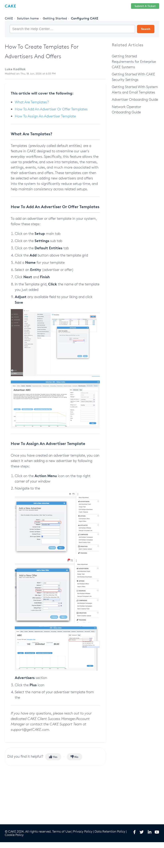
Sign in (122, 6)
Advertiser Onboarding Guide (135, 99)
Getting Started (55, 18)
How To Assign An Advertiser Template (45, 116)
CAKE (9, 18)
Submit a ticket (145, 6)
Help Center (103, 6)
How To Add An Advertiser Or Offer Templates (51, 109)
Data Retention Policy (110, 831)
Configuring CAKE (84, 18)
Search (145, 29)
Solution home (28, 18)
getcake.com (79, 6)
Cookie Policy (14, 835)
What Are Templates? (32, 102)
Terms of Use (61, 831)
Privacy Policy (82, 831)
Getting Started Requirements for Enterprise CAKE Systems (134, 61)
